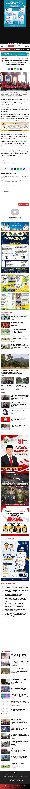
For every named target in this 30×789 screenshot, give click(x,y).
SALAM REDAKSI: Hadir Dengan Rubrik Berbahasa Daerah (19, 710)
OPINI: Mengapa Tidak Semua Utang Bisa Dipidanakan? (18, 418)
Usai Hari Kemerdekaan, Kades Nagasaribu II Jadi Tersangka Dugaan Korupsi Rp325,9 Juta (17, 586)
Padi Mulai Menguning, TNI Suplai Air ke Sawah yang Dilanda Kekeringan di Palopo (19, 750)
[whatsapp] (15, 69)
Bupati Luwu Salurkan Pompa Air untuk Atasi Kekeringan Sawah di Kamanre (19, 743)
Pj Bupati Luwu (6, 163)
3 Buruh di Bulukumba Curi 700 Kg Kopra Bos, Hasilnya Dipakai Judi (16, 590)
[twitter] (12, 69)
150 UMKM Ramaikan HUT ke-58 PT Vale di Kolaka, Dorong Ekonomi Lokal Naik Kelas (20, 316)
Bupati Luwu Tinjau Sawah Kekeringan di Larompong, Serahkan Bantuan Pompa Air (18, 765)
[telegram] (18, 69)
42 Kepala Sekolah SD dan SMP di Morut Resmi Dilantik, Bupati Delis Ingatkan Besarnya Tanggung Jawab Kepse (15, 605)
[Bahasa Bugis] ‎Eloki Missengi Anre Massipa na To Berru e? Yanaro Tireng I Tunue (18, 681)
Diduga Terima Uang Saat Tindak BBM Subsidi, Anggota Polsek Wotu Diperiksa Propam (15, 600)
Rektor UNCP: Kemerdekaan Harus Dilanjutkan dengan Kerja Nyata (14, 595)
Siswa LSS (15, 163)
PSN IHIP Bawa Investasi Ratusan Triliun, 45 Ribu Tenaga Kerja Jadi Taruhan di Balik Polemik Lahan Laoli (19, 656)
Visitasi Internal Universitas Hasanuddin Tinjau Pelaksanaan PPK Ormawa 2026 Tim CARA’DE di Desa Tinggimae (19, 346)
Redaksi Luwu (15, 66)
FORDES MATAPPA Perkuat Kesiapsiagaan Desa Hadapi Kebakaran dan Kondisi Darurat (19, 721)
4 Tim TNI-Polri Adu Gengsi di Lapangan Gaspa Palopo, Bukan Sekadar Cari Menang (19, 331)
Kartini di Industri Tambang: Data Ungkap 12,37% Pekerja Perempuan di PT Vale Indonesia (19, 663)
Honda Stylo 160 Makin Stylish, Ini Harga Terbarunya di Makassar (15, 609)
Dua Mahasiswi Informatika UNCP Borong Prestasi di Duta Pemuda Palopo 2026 (19, 324)
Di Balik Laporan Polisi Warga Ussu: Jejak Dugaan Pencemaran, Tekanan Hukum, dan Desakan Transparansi (19, 670)
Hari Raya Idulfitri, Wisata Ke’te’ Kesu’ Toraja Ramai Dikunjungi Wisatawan (22, 387)
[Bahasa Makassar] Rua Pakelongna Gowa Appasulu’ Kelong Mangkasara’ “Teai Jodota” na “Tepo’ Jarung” (18, 689)
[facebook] (9, 69)
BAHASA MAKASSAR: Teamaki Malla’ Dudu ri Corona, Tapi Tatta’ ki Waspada (20, 703)
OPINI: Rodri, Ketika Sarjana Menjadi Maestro (18, 426)
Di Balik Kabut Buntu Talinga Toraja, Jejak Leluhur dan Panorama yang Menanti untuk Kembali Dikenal (13, 372)
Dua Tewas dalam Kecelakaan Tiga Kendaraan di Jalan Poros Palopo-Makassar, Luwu (19, 728)
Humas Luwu (4, 58)
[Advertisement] (15, 634)
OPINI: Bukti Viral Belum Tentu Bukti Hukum (18, 411)
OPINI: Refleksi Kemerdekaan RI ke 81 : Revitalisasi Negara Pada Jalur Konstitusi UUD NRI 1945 (20, 397)
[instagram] (16, 780)
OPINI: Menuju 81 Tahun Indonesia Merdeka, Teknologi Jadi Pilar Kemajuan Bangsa (19, 404)
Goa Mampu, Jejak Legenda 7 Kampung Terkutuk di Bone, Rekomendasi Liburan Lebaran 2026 (7, 388)
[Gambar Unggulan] (15, 81)
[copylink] (21, 69)
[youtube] (22, 780)
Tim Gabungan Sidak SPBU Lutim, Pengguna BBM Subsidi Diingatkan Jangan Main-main (20, 736)
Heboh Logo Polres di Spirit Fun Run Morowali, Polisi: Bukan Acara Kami (19, 338)
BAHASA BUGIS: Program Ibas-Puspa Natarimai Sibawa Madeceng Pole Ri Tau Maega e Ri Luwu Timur (19, 696)
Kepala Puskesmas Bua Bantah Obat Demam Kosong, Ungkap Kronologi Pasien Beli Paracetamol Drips (16, 615)
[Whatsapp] (13, 780)
